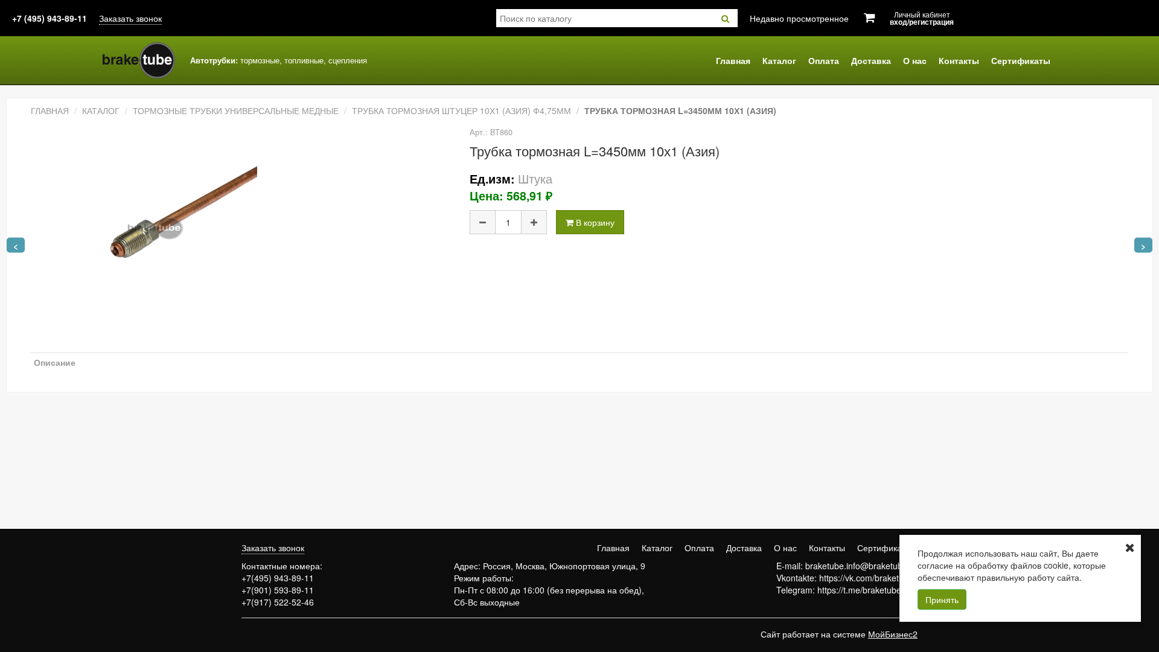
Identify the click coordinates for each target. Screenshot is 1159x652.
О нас (915, 60)
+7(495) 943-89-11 (277, 578)
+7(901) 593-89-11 (277, 590)
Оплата (823, 60)
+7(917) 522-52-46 (277, 602)
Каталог (779, 60)
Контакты (959, 60)
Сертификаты (1020, 60)
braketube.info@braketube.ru (861, 566)
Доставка (871, 60)
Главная (733, 60)
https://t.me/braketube (859, 590)
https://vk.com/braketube (866, 578)
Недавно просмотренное (799, 18)
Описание (54, 362)
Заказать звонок (130, 18)
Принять (942, 599)
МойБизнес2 (893, 634)
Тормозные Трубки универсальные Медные (236, 110)
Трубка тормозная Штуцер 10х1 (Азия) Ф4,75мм (461, 110)
